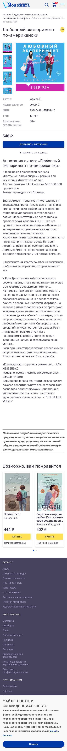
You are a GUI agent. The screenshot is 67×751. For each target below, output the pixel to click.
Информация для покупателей (13, 655)
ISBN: (6, 110)
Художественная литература (30, 14)
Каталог (7, 14)
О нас (6, 630)
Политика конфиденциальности (15, 671)
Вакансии (8, 649)
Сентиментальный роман (17, 18)
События (8, 640)
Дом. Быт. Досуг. (12, 583)
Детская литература (14, 573)
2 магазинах (41, 152)
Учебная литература (14, 601)
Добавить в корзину (33, 144)
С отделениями (11, 592)
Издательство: (13, 104)
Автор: (7, 99)
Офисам (7, 691)
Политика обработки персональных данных (15, 663)
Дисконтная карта (13, 635)
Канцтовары (9, 587)
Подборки (8, 625)
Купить (17, 536)
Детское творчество (14, 578)
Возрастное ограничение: (12, 123)
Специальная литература (17, 597)
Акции (6, 568)
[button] (33, 550)
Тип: (6, 115)
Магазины (8, 621)
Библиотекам (10, 686)
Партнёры (8, 644)
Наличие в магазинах (15, 543)
